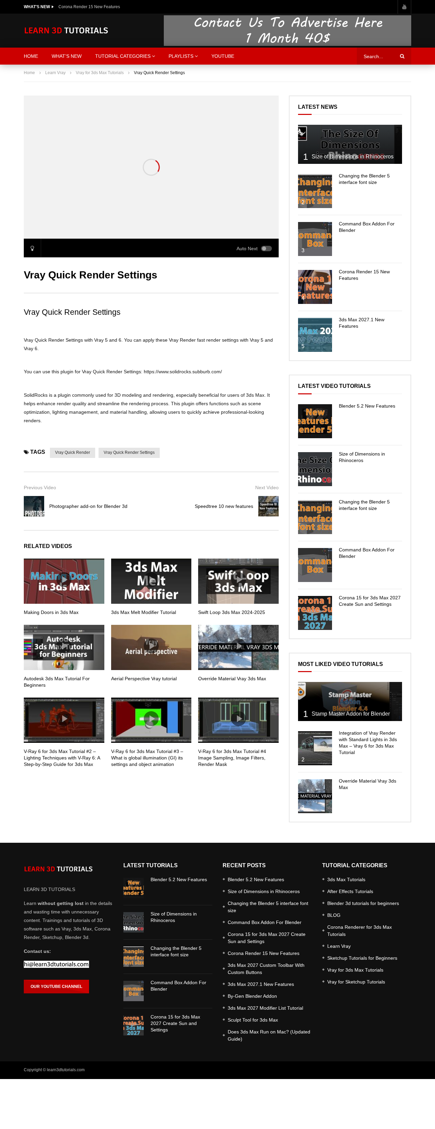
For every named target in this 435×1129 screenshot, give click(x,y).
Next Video (267, 487)
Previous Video (40, 487)
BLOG (334, 915)
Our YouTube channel (56, 986)
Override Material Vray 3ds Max (232, 678)
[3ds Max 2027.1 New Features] (315, 335)
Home (29, 72)
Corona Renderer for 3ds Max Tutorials (359, 930)
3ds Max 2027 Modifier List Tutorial (265, 1008)
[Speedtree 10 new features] (268, 506)
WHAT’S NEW (67, 56)
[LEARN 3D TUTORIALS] (66, 30)
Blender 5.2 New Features (367, 406)
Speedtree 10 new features (224, 506)
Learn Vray (55, 72)
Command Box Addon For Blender (264, 922)
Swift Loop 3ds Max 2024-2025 (231, 612)
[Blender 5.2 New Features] (315, 421)
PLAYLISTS (181, 56)
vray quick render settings (129, 452)
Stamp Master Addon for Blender (351, 714)
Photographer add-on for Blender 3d (88, 506)
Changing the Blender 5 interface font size (268, 907)
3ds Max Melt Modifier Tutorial (143, 612)
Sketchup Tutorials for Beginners (362, 958)
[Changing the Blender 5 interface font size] (315, 191)
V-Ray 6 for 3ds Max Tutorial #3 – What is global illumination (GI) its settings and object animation (147, 758)
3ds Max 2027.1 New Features (261, 984)
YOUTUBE (222, 56)
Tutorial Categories (123, 56)
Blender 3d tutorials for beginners (363, 903)
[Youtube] (404, 7)
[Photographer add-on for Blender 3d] (34, 506)
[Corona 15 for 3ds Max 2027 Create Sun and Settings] (315, 613)
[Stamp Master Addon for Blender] (350, 701)
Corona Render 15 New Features (89, 6)
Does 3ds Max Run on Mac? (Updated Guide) (269, 1035)
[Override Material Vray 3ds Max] (315, 796)
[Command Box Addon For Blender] (315, 239)
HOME (31, 56)
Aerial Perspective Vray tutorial (144, 678)
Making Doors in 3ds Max (51, 612)
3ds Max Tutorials (346, 879)
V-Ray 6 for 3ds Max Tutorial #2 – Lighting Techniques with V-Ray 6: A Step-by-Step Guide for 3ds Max (62, 758)
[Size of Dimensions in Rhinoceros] (350, 144)
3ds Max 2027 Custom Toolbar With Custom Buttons (266, 968)
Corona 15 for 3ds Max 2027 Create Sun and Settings (175, 1023)
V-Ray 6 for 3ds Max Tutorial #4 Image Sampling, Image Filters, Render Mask (232, 758)
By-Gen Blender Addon (252, 996)
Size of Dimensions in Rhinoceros (353, 156)
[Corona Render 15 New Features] (315, 287)
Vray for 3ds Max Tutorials (100, 72)
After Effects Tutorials (350, 891)
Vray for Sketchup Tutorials (356, 982)
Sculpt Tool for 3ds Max (253, 1020)
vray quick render (72, 452)
